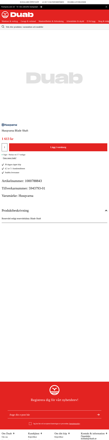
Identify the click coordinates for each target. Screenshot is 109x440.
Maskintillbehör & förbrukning (51, 21)
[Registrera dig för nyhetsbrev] (98, 414)
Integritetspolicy (74, 424)
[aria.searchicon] (3, 27)
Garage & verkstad (28, 21)
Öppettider (85, 436)
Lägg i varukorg (58, 147)
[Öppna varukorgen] (105, 16)
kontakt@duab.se (89, 438)
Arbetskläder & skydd (75, 21)
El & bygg (91, 21)
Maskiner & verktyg (10, 21)
